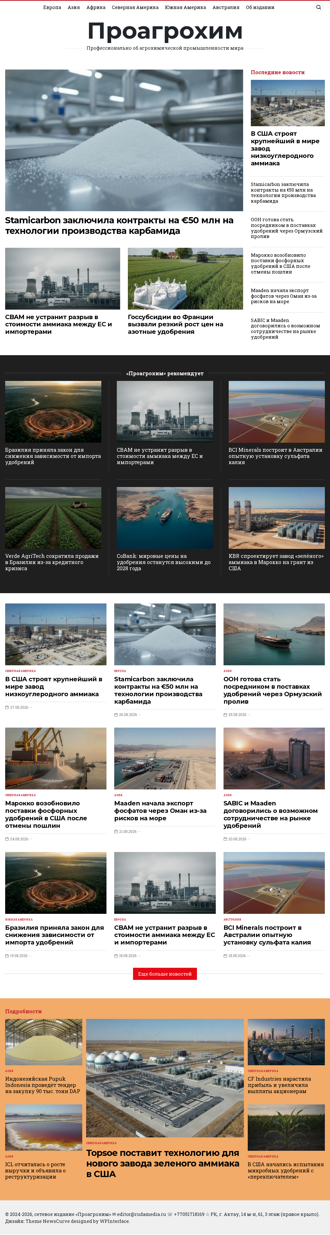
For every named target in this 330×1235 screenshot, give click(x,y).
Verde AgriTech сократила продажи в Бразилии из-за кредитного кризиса (52, 562)
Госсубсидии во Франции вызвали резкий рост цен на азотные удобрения (175, 324)
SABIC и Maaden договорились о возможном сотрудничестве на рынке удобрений (285, 328)
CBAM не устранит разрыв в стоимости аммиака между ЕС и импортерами (58, 324)
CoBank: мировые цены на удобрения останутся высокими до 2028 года (164, 562)
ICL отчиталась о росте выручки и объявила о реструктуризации (35, 1170)
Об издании (260, 7)
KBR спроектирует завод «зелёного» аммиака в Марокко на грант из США (276, 562)
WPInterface (114, 1221)
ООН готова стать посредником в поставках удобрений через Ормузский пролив (287, 227)
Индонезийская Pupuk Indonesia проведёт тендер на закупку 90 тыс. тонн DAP (42, 1084)
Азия (74, 7)
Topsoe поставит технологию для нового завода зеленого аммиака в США (162, 1163)
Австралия (226, 7)
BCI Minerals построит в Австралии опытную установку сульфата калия (276, 455)
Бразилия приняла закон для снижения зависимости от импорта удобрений (53, 455)
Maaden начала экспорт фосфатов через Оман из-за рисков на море (284, 295)
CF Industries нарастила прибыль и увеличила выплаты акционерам (279, 1084)
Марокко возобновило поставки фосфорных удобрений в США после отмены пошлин (280, 263)
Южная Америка (185, 7)
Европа (52, 7)
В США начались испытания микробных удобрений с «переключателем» (286, 1170)
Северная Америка (135, 7)
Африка (95, 7)
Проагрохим (165, 30)
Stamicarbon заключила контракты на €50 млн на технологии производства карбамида (119, 225)
